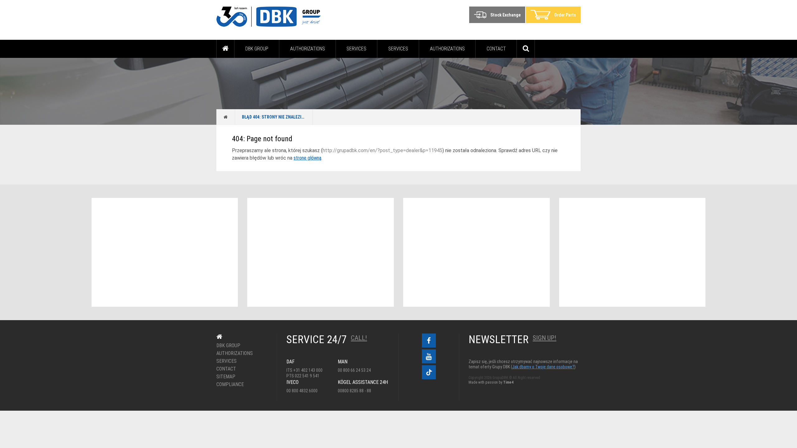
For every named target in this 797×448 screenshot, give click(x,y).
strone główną (307, 158)
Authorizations (307, 49)
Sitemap (225, 377)
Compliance (230, 384)
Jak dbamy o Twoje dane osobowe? (543, 366)
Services (356, 49)
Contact (496, 49)
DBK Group (256, 49)
